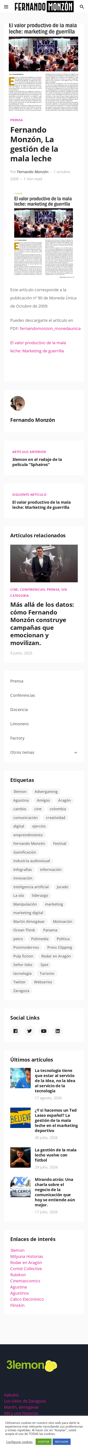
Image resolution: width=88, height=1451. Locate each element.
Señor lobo (22, 964)
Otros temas (22, 752)
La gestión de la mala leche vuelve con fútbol (56, 1155)
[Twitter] (29, 1031)
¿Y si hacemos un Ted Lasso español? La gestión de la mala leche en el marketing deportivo (56, 1120)
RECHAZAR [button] (61, 1441)
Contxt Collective (26, 1268)
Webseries (43, 981)
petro (18, 938)
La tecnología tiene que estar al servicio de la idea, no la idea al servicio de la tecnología (55, 1081)
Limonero (19, 724)
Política (63, 938)
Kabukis (11, 1395)
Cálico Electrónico (27, 1299)
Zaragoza (21, 990)
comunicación (25, 817)
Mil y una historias (21, 1413)
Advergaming (46, 791)
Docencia (19, 709)
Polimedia (40, 938)
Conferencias (32, 589)
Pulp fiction (23, 956)
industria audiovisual (31, 860)
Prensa (16, 120)
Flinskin (17, 1305)
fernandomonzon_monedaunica (50, 328)
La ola (18, 895)
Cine (14, 589)
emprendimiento (28, 834)
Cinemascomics (25, 1281)
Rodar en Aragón (56, 956)
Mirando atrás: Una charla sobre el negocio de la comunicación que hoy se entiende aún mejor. (55, 1192)
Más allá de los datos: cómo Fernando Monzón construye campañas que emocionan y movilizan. (42, 623)
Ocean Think (24, 930)
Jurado (62, 886)
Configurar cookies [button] (19, 1442)
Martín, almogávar (21, 1407)
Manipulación (25, 904)
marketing (54, 904)
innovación (22, 878)
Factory (17, 738)
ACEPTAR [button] (43, 1441)
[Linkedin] (58, 1031)
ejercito (39, 826)
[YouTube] (43, 1031)
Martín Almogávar (29, 921)
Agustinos (19, 1293)
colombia (58, 808)
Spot (45, 964)
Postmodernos (26, 947)
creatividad (55, 817)
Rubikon (18, 1274)
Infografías (22, 869)
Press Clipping (59, 947)
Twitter (19, 981)
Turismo (47, 973)
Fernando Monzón (33, 171)
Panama (50, 930)
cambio (19, 808)
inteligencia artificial (31, 886)
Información (50, 869)
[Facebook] (15, 1031)
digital (18, 826)
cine (38, 808)
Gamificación (24, 852)
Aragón (64, 800)
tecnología (22, 973)
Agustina (21, 800)
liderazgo (40, 895)
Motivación (62, 921)
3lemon (19, 791)
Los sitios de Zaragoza (25, 1401)
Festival (59, 843)
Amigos (43, 800)
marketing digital (28, 912)
